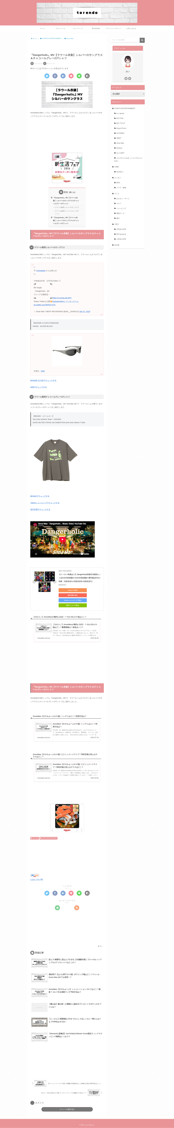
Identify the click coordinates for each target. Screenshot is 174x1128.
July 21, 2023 (84, 312)
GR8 (43, 371)
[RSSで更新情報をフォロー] (76, 907)
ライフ (116, 193)
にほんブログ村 (36, 879)
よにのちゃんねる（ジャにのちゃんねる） (128, 159)
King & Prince (121, 128)
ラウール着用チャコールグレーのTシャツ (67, 212)
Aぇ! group (120, 113)
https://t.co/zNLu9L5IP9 (61, 298)
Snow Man (35, 838)
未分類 (116, 245)
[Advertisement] (67, 45)
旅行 (118, 218)
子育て (116, 224)
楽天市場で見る (73, 595)
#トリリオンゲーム (70, 301)
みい (128, 71)
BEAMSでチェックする (39, 496)
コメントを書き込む (67, 1109)
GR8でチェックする (38, 387)
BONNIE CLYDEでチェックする (43, 380)
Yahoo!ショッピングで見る (72, 600)
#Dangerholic (57, 301)
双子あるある (121, 234)
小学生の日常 (121, 239)
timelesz (119, 148)
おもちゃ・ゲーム (122, 198)
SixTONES (120, 133)
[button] (142, 40)
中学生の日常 (121, 229)
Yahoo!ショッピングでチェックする (45, 503)
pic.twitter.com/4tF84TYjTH (44, 305)
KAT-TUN (119, 118)
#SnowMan (40, 271)
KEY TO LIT (120, 123)
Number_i (119, 172)
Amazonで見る (73, 590)
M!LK (118, 182)
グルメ (118, 203)
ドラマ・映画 (121, 187)
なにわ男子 (120, 153)
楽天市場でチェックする (40, 509)
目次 (66, 192)
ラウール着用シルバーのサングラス (67, 207)
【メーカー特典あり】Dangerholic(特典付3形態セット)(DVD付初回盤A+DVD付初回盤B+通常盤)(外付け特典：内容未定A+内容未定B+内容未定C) (80, 577)
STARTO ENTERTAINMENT (49, 838)
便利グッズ (120, 213)
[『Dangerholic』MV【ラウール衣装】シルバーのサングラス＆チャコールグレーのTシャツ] (63, 75)
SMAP (118, 138)
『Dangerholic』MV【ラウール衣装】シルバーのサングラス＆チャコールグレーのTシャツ (66, 200)
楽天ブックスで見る (72, 605)
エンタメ (117, 178)
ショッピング (121, 208)
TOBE (116, 167)
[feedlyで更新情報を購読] (57, 907)
